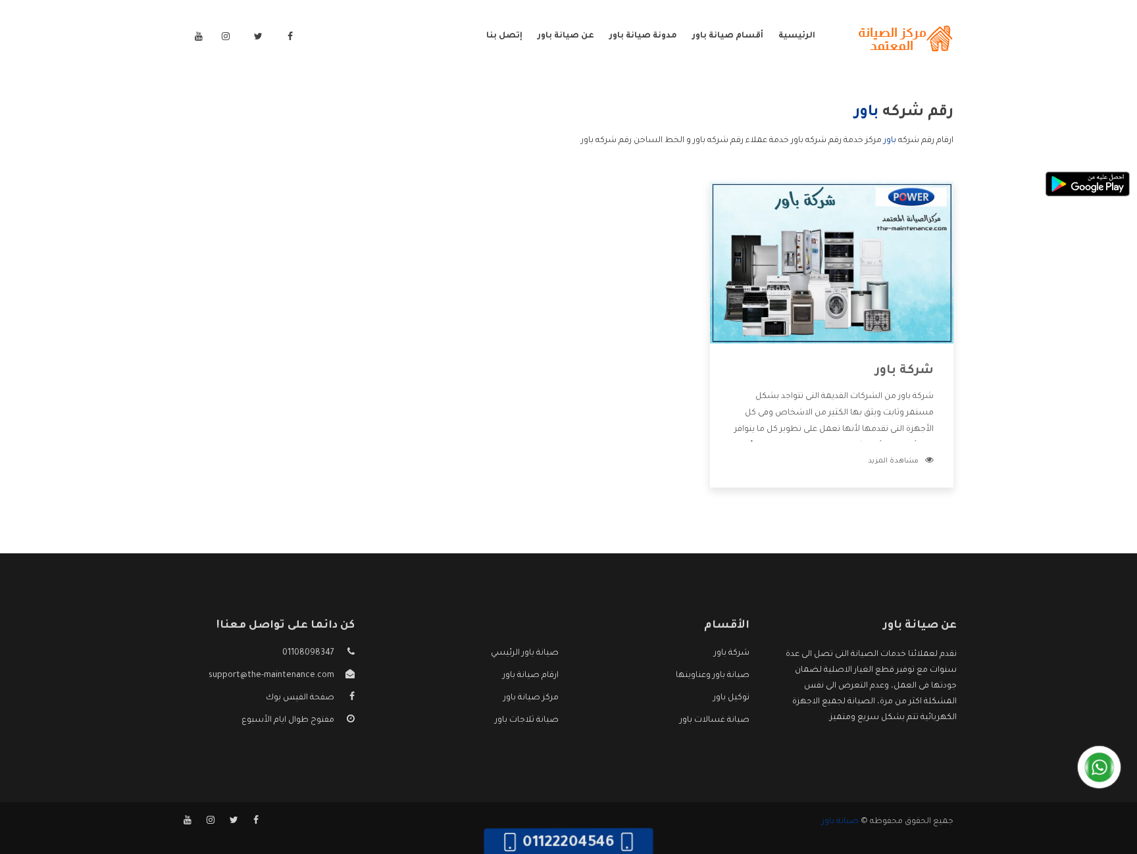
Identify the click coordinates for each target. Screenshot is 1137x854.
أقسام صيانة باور (727, 36)
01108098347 (308, 653)
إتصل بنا (504, 36)
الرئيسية (796, 36)
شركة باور (904, 371)
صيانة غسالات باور (714, 720)
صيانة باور (840, 821)
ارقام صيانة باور (531, 675)
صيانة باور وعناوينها (712, 675)
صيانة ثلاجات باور (527, 720)
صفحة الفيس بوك (300, 698)
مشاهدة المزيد (893, 461)
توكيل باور (731, 698)
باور (890, 140)
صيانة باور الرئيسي (525, 653)
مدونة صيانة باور (643, 36)
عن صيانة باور (566, 36)
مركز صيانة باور (531, 698)
